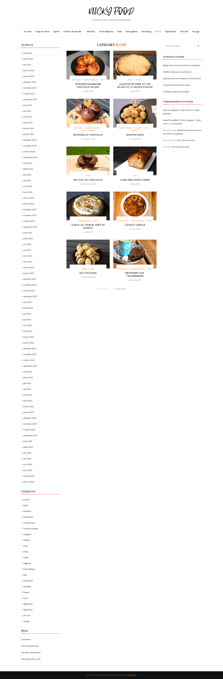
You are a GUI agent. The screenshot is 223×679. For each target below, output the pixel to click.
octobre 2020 (29, 429)
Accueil (27, 31)
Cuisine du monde (72, 31)
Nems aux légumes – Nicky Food (176, 110)
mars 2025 (27, 122)
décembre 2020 (29, 418)
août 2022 (27, 302)
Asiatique (27, 511)
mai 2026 (27, 64)
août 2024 (27, 163)
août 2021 (27, 372)
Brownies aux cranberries (134, 274)
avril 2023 (27, 256)
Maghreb (27, 563)
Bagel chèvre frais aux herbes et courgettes (181, 65)
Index (25, 546)
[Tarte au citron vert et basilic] (88, 206)
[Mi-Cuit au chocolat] (88, 161)
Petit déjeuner (106, 31)
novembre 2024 (30, 146)
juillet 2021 (28, 377)
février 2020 (28, 476)
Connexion (25, 639)
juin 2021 (27, 383)
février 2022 (28, 337)
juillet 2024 (28, 169)
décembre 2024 (29, 140)
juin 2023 (27, 244)
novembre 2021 (30, 354)
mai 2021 (27, 389)
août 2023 (27, 232)
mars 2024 (27, 192)
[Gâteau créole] (135, 206)
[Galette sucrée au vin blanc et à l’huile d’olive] (135, 65)
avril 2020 (27, 464)
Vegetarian (28, 604)
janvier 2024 (28, 204)
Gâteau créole (135, 224)
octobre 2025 (29, 93)
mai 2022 (27, 319)
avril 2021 (27, 395)
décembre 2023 (29, 209)
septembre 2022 (30, 296)
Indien (25, 552)
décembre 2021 (29, 348)
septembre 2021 (30, 366)
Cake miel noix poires (135, 179)
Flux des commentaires (31, 652)
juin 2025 (27, 111)
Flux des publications (30, 646)
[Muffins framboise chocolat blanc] (88, 65)
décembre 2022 (29, 279)
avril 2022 (27, 325)
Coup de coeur (42, 31)
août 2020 (27, 441)
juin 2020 (27, 453)
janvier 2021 (28, 412)
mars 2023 (27, 261)
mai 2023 (27, 250)
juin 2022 (27, 314)
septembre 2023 (30, 227)
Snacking (146, 31)
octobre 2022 (29, 290)
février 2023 (28, 267)
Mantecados (135, 134)
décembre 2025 (29, 82)
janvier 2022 (28, 343)
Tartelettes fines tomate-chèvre (176, 85)
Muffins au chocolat (88, 134)
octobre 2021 (29, 360)
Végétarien (170, 31)
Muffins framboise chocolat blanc (88, 85)
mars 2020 (27, 470)
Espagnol (27, 534)
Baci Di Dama (88, 272)
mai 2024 (27, 180)
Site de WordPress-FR (30, 659)
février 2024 (28, 198)
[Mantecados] (135, 113)
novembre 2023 (30, 215)
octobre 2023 (29, 221)
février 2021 (28, 406)
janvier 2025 (28, 134)
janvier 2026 (28, 76)
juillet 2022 (28, 308)
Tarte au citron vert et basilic (88, 226)
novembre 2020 (30, 424)
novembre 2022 (30, 285)
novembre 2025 (30, 88)
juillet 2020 (28, 447)
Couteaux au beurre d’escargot (176, 91)
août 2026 (27, 53)
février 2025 (28, 128)
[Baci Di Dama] (88, 254)
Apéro (56, 31)
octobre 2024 (29, 151)
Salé (119, 31)
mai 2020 (27, 458)
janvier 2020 (28, 482)
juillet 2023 (28, 238)
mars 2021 (27, 400)
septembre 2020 (30, 435)
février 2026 (28, 70)
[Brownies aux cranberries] (135, 254)
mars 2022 (27, 331)
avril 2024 (27, 186)
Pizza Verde (177, 123)
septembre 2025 (30, 99)
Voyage (195, 31)
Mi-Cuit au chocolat (88, 179)
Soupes (26, 592)
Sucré (158, 31)
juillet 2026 (28, 59)
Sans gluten (132, 31)
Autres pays (28, 517)
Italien (26, 557)
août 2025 (27, 105)
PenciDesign (132, 675)
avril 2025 (27, 117)
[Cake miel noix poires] (135, 161)
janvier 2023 (28, 273)
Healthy (91, 31)
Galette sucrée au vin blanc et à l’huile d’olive (135, 85)
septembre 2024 (30, 157)
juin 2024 (27, 175)
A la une (26, 499)
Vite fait (184, 31)
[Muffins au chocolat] (88, 113)
